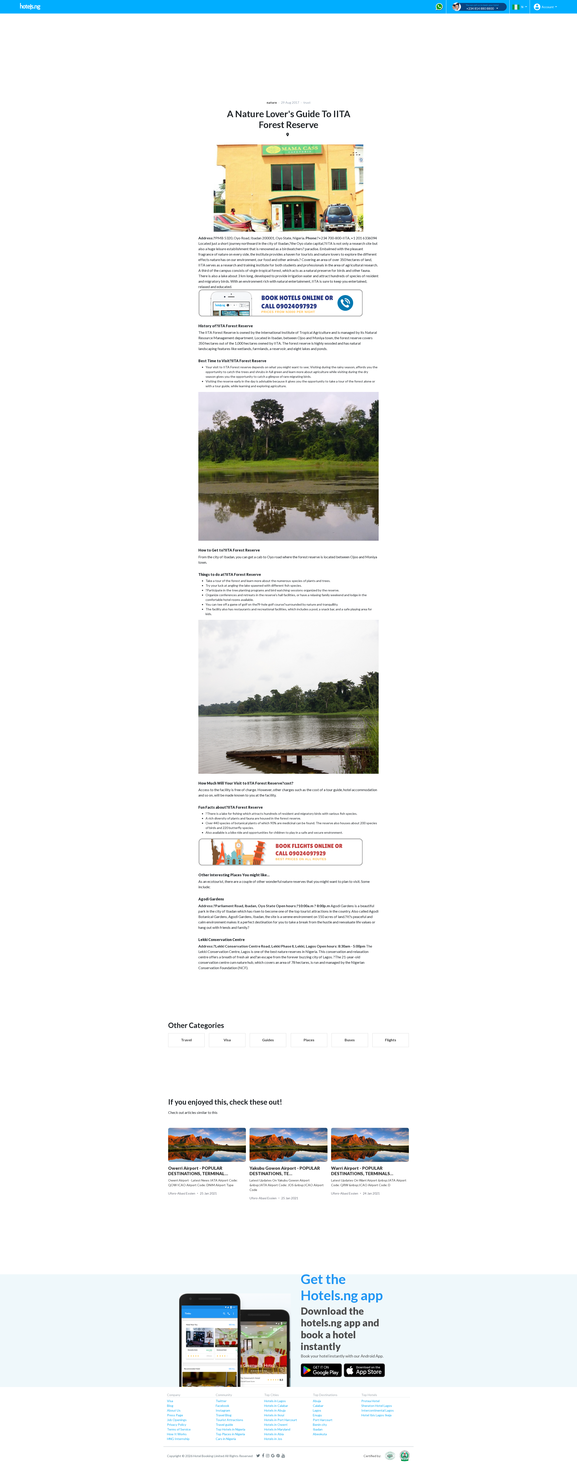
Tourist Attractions (229, 1420)
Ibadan (318, 1429)
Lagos (317, 1410)
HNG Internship (178, 1439)
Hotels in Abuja (275, 1410)
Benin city (320, 1424)
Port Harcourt (322, 1420)
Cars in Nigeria (226, 1439)
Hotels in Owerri (275, 1424)
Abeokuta (320, 1434)
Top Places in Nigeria (230, 1434)
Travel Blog (223, 1415)
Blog (170, 1406)
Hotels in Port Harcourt (280, 1420)
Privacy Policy (176, 1424)
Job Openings (177, 1420)
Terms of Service (179, 1429)
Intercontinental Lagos (377, 1410)
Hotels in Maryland (277, 1429)
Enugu (317, 1415)
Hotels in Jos (273, 1439)
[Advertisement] (139, 54)
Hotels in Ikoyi (274, 1415)
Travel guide (224, 1424)
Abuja (317, 1401)
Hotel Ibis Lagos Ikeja (376, 1415)
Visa (170, 1401)
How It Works (177, 1434)
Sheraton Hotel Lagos (376, 1406)
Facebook (222, 1406)
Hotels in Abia (274, 1434)
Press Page (175, 1415)
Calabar (318, 1406)
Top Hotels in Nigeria (230, 1429)
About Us (174, 1410)
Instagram (223, 1410)
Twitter (221, 1401)
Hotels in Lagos (275, 1401)
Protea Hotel (370, 1401)
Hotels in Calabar (276, 1406)
